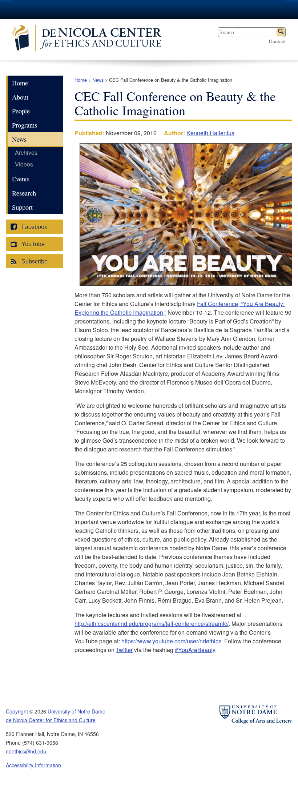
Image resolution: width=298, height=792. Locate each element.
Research (24, 193)
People (21, 110)
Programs (24, 125)
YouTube (32, 244)
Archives (26, 152)
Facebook (33, 227)
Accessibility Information (33, 765)
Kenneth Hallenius (210, 133)
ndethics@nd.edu (26, 751)
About (20, 97)
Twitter (124, 650)
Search (281, 32)
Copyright (17, 711)
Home (80, 79)
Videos (24, 164)
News (98, 79)
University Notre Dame (66, 9)
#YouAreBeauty (195, 650)
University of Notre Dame (76, 711)
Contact (277, 41)
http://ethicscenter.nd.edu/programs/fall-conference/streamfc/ (151, 623)
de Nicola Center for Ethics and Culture (90, 39)
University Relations (229, 9)
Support (22, 207)
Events (20, 178)
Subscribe (34, 261)
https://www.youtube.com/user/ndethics (171, 641)
